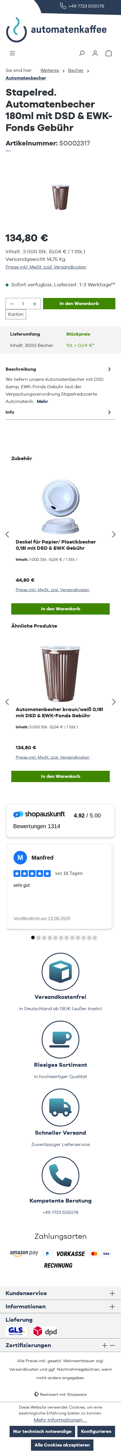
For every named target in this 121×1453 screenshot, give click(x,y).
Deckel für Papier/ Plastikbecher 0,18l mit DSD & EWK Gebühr (56, 545)
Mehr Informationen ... (60, 1420)
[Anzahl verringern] (11, 303)
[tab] (59, 385)
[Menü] (12, 53)
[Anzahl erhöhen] (35, 303)
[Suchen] (81, 53)
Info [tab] (10, 412)
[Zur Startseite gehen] (48, 30)
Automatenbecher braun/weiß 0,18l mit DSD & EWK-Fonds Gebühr (59, 712)
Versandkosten (24, 1369)
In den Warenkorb (79, 303)
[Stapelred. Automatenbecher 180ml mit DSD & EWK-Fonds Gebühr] (60, 197)
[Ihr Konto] (95, 53)
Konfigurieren (96, 1431)
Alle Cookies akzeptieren (62, 1445)
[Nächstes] (114, 534)
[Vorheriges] (7, 534)
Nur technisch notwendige (42, 1431)
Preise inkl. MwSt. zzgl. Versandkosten (46, 267)
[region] (60, 197)
